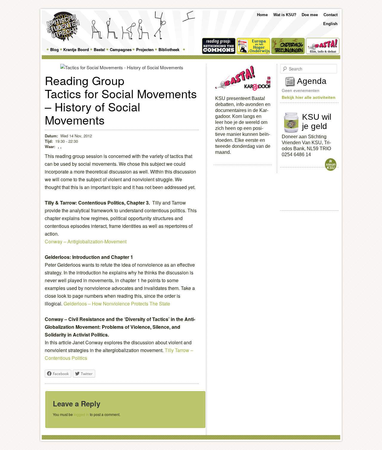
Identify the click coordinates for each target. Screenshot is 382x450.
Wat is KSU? (284, 15)
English (330, 23)
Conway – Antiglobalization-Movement (86, 241)
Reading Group (84, 80)
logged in (81, 414)
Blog (54, 49)
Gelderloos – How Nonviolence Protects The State (117, 303)
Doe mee (310, 15)
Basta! (99, 49)
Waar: (50, 146)
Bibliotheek (168, 49)
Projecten (145, 49)
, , (59, 146)
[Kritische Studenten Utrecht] (63, 26)
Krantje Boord (76, 49)
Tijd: (49, 141)
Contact (331, 15)
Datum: (51, 136)
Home (262, 15)
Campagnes (121, 49)
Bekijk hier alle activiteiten (308, 97)
